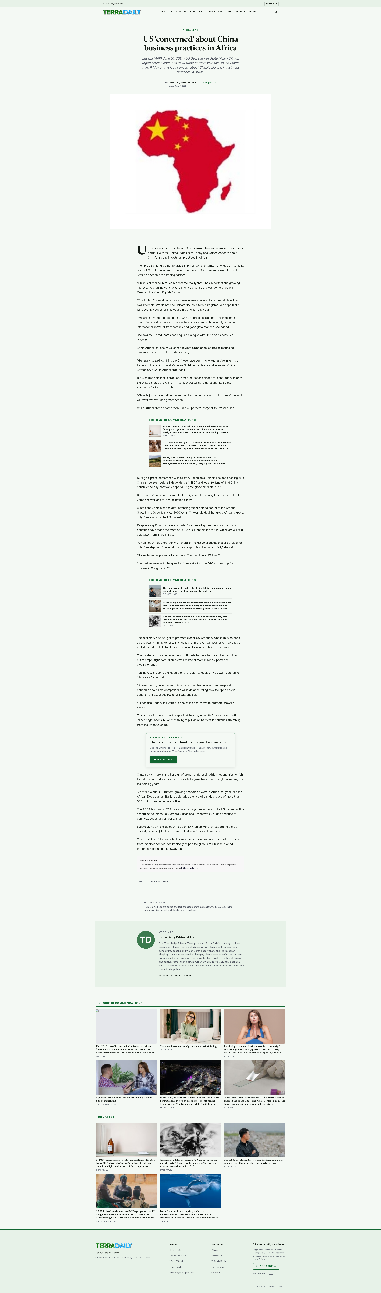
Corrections (217, 1267)
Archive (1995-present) (182, 1273)
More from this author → (175, 975)
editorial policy (172, 969)
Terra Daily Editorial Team (182, 82)
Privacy (261, 1287)
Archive (241, 12)
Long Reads (225, 12)
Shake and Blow (185, 12)
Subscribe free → (163, 759)
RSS (271, 1273)
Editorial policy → (189, 868)
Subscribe (271, 3)
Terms (272, 1287)
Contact (215, 1273)
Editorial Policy (219, 1261)
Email (165, 881)
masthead (191, 910)
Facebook (155, 881)
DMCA (282, 1287)
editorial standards (173, 910)
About (252, 12)
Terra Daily (165, 12)
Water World (207, 12)
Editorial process (208, 83)
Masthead (216, 1256)
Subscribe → (266, 1266)
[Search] (276, 12)
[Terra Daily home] (121, 12)
